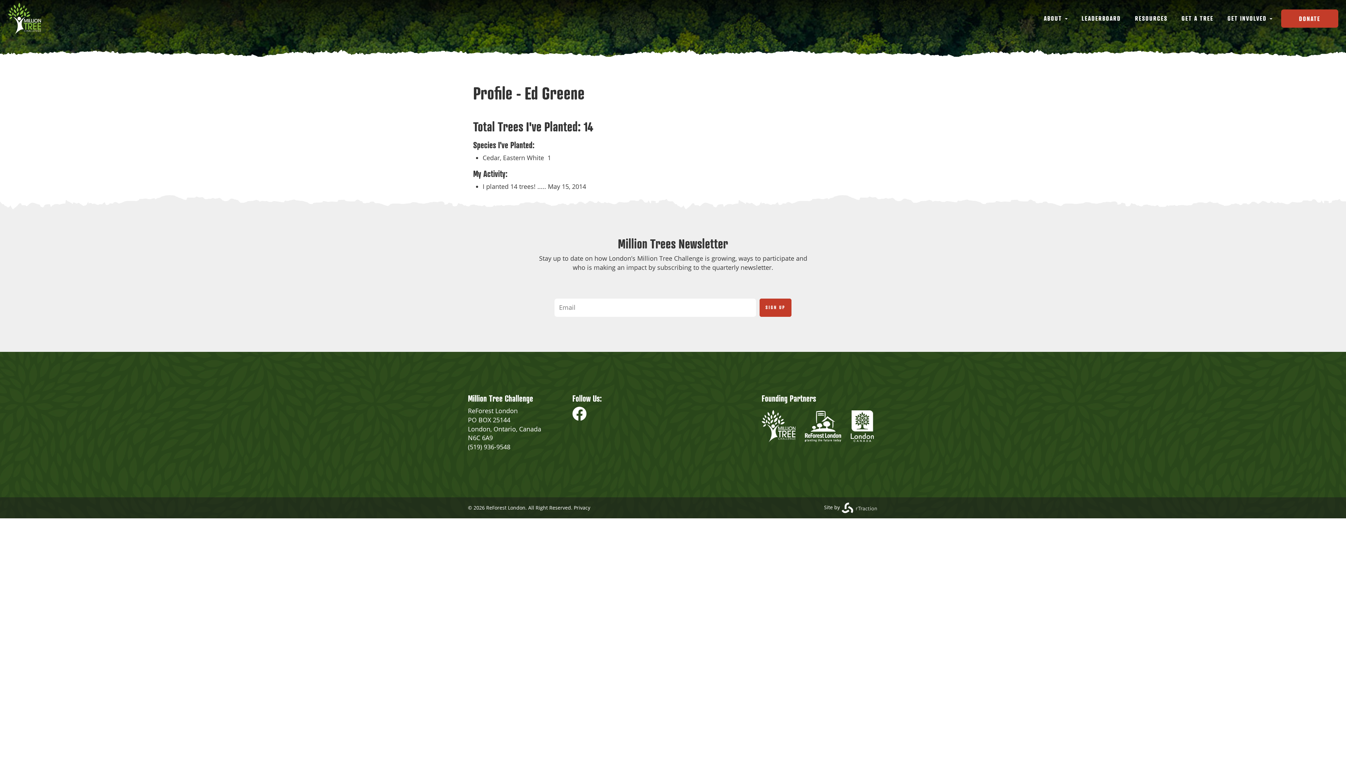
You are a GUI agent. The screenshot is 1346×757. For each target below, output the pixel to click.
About (1054, 18)
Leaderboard (1101, 18)
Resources (1151, 18)
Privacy (582, 507)
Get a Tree (1198, 18)
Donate (1309, 18)
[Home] (27, 18)
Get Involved (1248, 18)
